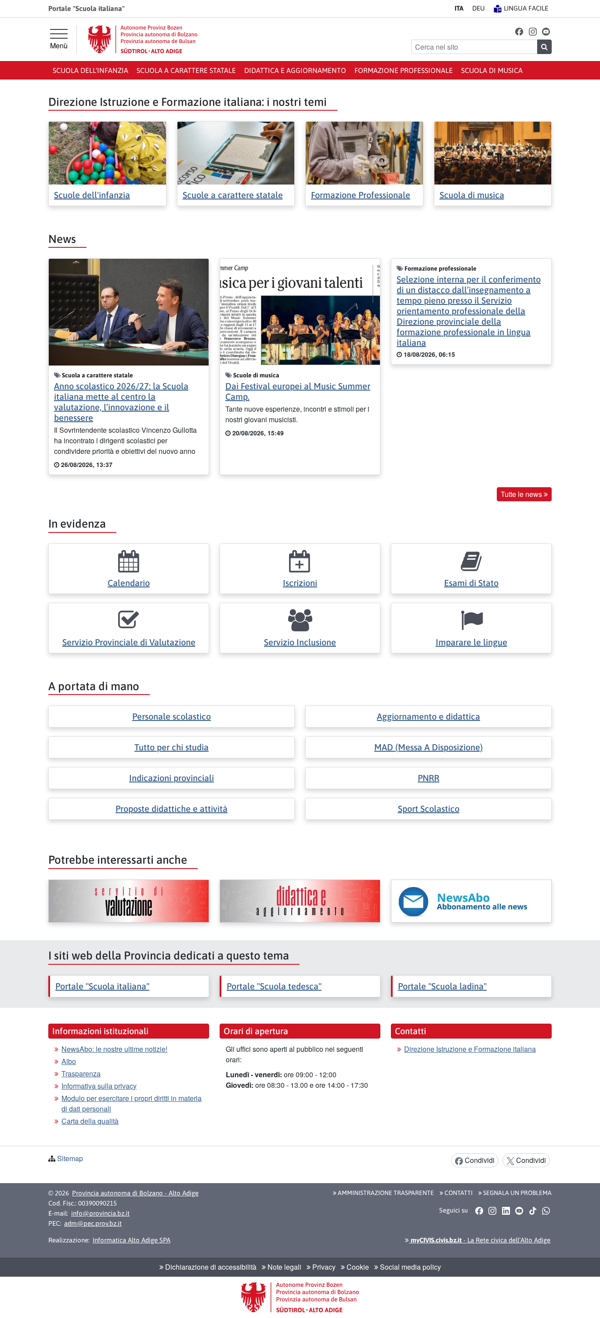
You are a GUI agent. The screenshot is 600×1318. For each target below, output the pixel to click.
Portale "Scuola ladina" (442, 986)
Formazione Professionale (360, 195)
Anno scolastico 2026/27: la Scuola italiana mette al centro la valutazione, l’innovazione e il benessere (121, 402)
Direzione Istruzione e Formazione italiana (470, 1049)
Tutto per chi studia (171, 747)
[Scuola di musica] (493, 152)
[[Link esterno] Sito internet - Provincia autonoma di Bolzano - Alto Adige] (143, 39)
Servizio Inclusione (300, 642)
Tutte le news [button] (522, 494)
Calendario (129, 583)
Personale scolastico (171, 716)
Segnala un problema (517, 1192)
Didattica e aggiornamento (295, 70)
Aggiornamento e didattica (428, 716)
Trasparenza (81, 1073)
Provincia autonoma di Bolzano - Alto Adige (135, 1193)
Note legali (283, 1267)
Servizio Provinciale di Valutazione (128, 642)
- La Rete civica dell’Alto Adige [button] (479, 1240)
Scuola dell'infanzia (90, 70)
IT (459, 8)
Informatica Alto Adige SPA (131, 1240)
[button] (519, 31)
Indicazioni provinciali (171, 778)
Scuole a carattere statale (233, 195)
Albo (68, 1061)
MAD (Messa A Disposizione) (428, 747)
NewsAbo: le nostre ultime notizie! (114, 1049)
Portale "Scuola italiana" (102, 986)
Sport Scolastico (428, 809)
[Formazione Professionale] (364, 152)
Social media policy (409, 1267)
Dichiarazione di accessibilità (210, 1267)
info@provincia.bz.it (100, 1213)
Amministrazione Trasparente (385, 1192)
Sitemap (70, 1158)
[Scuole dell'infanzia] (107, 152)
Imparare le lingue (471, 642)
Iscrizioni (300, 583)
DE (478, 8)
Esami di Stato (471, 583)
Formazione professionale (403, 70)
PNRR (428, 778)
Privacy (323, 1267)
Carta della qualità (90, 1121)
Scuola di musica (492, 70)
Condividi (479, 1160)
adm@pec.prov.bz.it (93, 1223)
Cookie (357, 1267)
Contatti (458, 1192)
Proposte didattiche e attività (172, 809)
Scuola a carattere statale (186, 70)
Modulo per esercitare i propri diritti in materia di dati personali (131, 1103)
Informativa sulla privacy (99, 1086)
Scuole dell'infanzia (92, 195)
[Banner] (129, 901)
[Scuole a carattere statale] (236, 152)
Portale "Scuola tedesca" (274, 986)
